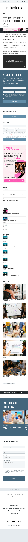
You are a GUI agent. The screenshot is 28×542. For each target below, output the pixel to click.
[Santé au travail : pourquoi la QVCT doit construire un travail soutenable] (14, 310)
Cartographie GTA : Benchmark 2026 (9, 228)
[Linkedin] (22, 1)
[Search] (21, 14)
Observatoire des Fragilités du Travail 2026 (11, 213)
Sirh (4, 383)
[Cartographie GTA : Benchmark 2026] (5, 225)
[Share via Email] (9, 32)
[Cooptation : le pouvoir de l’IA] (5, 266)
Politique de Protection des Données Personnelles (14, 508)
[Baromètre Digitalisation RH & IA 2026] (5, 218)
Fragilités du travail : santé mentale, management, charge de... (14, 240)
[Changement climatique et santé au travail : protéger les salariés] (5, 244)
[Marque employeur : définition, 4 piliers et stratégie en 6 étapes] (14, 329)
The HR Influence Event (14, 203)
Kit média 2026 (14, 513)
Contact (14, 496)
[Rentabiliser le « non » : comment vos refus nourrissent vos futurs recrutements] (5, 273)
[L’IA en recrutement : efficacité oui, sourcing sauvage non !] (5, 251)
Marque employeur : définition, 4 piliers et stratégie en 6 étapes (14, 338)
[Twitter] (11, 525)
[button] (4, 431)
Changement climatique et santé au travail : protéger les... (13, 247)
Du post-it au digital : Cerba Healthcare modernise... (12, 428)
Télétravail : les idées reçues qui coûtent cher (11, 261)
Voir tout (5, 189)
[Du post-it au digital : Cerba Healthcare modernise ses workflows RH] (13, 417)
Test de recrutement (10, 383)
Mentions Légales (14, 505)
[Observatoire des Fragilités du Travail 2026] (5, 211)
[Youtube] (24, 1)
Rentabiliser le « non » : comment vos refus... (11, 275)
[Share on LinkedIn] (6, 32)
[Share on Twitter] (14, 392)
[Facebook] (17, 1)
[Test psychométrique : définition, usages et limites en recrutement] (14, 348)
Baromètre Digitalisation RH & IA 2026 (9, 220)
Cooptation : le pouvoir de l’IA (8, 268)
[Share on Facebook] (12, 392)
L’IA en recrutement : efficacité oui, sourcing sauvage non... (13, 254)
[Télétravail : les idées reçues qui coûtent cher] (5, 259)
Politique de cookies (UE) (14, 510)
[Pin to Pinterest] (4, 32)
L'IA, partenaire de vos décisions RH (16, 191)
